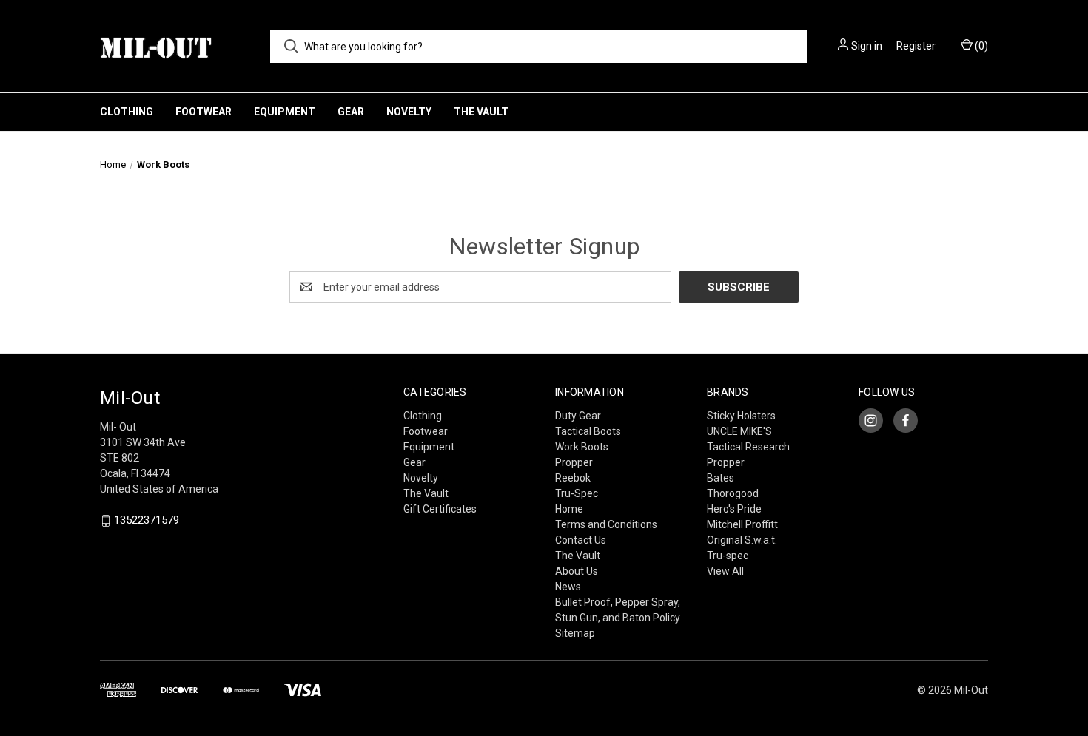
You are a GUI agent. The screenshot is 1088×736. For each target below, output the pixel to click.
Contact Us (580, 540)
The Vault (481, 112)
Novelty (408, 112)
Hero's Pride (734, 509)
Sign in (866, 46)
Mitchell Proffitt (742, 524)
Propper (574, 462)
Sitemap (575, 633)
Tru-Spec (576, 493)
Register (916, 46)
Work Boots (581, 447)
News (568, 586)
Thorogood (733, 493)
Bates (720, 478)
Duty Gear (578, 416)
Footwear (203, 112)
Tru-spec (727, 555)
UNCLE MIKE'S (739, 431)
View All (725, 571)
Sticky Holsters (741, 416)
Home (569, 509)
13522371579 (146, 520)
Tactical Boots (588, 431)
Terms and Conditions (606, 524)
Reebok (573, 478)
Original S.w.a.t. (742, 540)
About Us (576, 571)
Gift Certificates (440, 509)
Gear (351, 112)
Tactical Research (748, 447)
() (980, 46)
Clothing (126, 112)
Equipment (284, 112)
